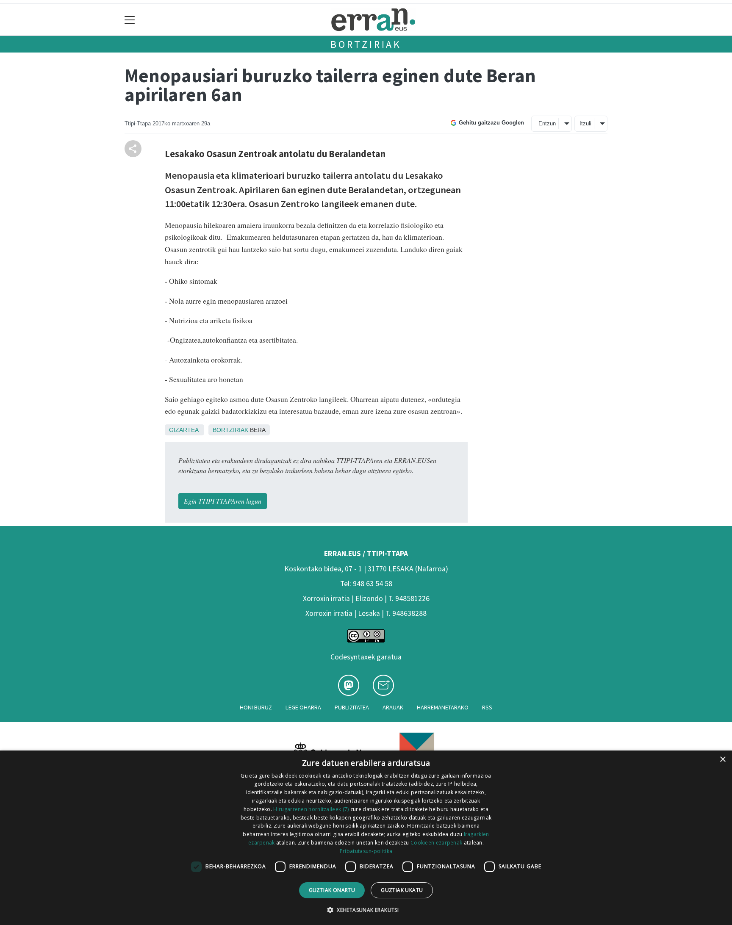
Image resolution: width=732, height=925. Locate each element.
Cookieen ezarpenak (436, 842)
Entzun (547, 123)
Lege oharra (303, 707)
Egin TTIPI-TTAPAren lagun (222, 500)
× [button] (722, 759)
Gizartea (183, 429)
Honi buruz (256, 707)
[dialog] (366, 838)
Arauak (393, 707)
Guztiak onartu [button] (332, 890)
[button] (366, 910)
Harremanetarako (443, 707)
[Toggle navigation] (130, 19)
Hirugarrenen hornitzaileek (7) (311, 809)
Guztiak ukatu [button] (402, 890)
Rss (487, 707)
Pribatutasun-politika (366, 851)
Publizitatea (352, 707)
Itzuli (585, 123)
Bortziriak (366, 44)
